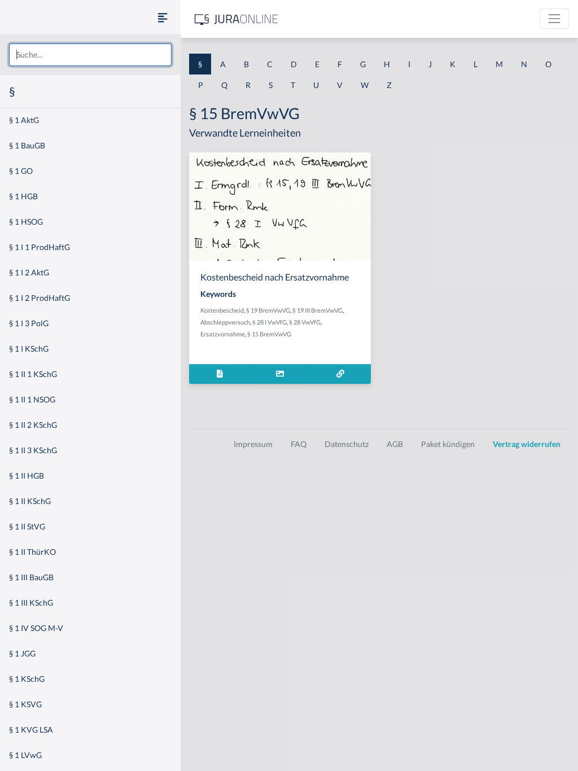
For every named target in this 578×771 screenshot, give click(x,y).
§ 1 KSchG (27, 679)
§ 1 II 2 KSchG (33, 425)
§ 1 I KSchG (29, 348)
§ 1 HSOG (26, 221)
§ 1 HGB (23, 196)
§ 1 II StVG (27, 526)
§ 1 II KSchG (30, 501)
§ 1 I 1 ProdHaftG (39, 247)
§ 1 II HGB (26, 475)
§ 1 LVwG (25, 755)
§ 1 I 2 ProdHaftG (39, 298)
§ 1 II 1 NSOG (32, 399)
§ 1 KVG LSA (31, 729)
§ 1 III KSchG (31, 602)
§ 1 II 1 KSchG (33, 374)
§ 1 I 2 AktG (29, 272)
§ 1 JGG (22, 653)
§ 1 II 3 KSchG (33, 450)
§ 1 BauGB (27, 145)
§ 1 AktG (24, 120)
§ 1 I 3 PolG (29, 323)
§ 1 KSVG (25, 704)
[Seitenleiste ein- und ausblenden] (163, 17)
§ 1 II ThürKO (32, 552)
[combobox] (90, 54)
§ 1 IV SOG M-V (36, 628)
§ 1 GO (21, 171)
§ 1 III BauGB (31, 577)
